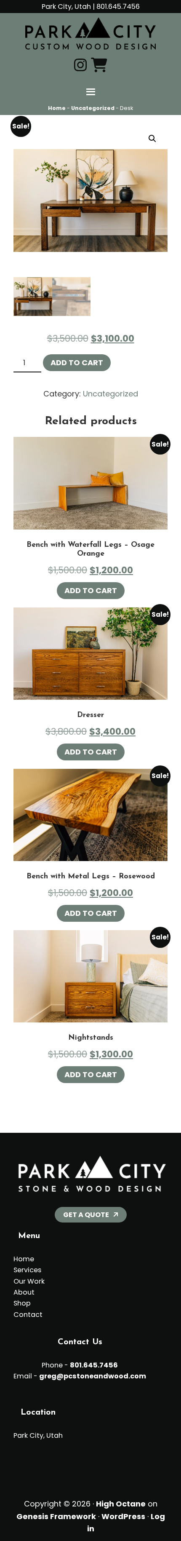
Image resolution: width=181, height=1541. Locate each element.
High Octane (121, 1503)
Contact (28, 1314)
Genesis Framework (56, 1516)
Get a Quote (86, 1215)
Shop (22, 1303)
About (24, 1292)
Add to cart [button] (90, 590)
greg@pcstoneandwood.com (92, 1376)
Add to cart (77, 362)
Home (57, 108)
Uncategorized (92, 108)
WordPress (123, 1516)
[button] (152, 138)
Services (27, 1270)
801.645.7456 (118, 6)
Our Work (29, 1281)
